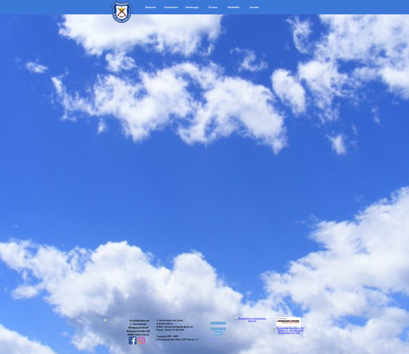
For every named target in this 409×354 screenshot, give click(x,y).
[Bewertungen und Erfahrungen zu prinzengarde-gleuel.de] (251, 321)
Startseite (150, 7)
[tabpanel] (138, 327)
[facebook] (133, 340)
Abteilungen (192, 7)
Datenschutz (214, 341)
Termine (212, 7)
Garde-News (171, 7)
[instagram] (141, 340)
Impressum (211, 338)
